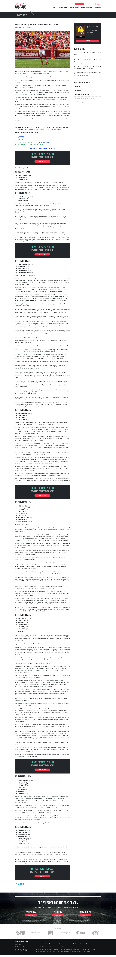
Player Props (85, 94)
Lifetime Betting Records (49, 943)
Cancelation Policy (84, 943)
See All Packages (79, 102)
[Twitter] (21, 950)
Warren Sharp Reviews (20, 946)
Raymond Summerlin (80, 56)
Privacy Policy (62, 943)
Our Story (38, 943)
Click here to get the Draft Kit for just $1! (42, 148)
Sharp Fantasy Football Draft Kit (40, 143)
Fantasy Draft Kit (79, 98)
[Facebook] (15, 950)
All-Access (77, 86)
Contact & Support (19, 944)
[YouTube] (23, 950)
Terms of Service (73, 943)
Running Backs (22, 136)
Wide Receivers (22, 138)
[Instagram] (26, 950)
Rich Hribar (19, 27)
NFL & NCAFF (78, 90)
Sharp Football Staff (80, 68)
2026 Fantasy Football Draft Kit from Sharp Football (87, 66)
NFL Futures (78, 94)
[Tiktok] (18, 950)
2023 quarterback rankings (54, 129)
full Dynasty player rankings (49, 71)
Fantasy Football (90, 98)
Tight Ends (21, 139)
